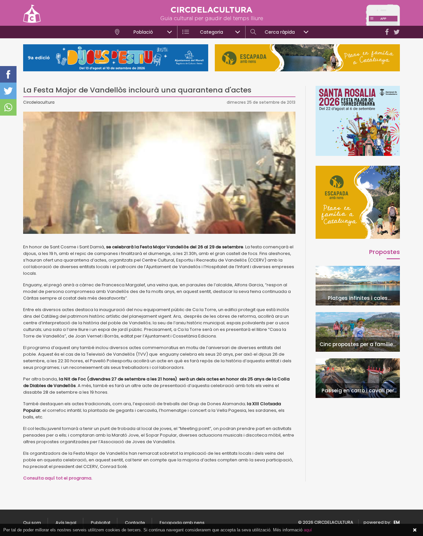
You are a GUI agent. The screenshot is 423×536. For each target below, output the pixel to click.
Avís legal (66, 522)
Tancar (414, 530)
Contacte (135, 522)
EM (397, 522)
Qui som (32, 522)
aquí (308, 529)
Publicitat (100, 522)
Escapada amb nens (182, 522)
